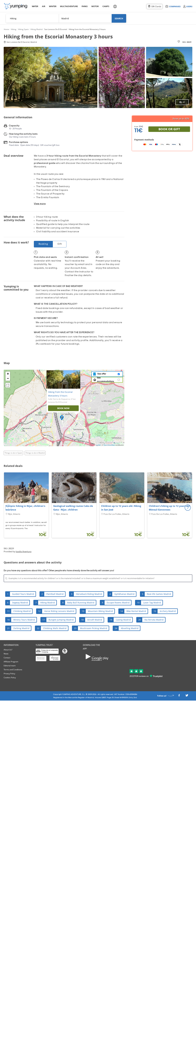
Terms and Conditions (13, 669)
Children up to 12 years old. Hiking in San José (121, 507)
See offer (101, 374)
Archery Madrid (168, 611)
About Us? (8, 649)
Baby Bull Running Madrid (80, 602)
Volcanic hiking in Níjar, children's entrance (25, 507)
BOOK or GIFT (169, 129)
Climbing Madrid (22, 611)
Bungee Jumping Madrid (61, 619)
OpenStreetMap (109, 445)
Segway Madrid (20, 602)
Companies (174, 6)
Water (35, 6)
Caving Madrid (123, 619)
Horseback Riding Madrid (89, 594)
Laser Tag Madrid (152, 602)
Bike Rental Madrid (136, 611)
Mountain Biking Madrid (100, 611)
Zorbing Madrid (21, 628)
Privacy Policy (9, 673)
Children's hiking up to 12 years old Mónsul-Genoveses (169, 507)
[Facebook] (179, 696)
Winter (52, 6)
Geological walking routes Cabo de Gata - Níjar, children (73, 507)
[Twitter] (186, 696)
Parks (84, 6)
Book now (63, 408)
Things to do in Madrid (35, 453)
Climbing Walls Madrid (54, 628)
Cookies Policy (10, 677)
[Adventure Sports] (15, 6)
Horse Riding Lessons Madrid (59, 611)
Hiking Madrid (47, 602)
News (6, 653)
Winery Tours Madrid (24, 619)
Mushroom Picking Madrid (93, 628)
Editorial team (10, 665)
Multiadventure (68, 6)
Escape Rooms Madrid (118, 602)
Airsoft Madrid (94, 619)
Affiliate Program (11, 661)
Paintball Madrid (55, 594)
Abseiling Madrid (129, 628)
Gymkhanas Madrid (124, 594)
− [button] (8, 378)
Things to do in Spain (13, 453)
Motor (94, 6)
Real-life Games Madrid (159, 594)
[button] (188, 508)
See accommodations (105, 380)
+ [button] (8, 374)
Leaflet (98, 445)
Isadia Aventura (23, 552)
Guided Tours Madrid (23, 594)
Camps (105, 6)
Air (43, 6)
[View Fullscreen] (8, 385)
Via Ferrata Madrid (154, 619)
